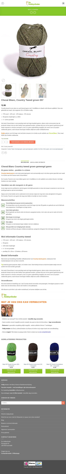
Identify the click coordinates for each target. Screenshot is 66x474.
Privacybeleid (5, 432)
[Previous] (4, 50)
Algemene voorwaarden (8, 429)
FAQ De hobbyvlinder (7, 414)
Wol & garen (33, 9)
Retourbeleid (5, 426)
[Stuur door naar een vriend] (5, 152)
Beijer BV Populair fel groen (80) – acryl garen (11, 365)
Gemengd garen (18, 149)
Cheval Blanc (53, 133)
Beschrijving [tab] (25, 162)
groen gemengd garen (28, 149)
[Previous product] (34, 12)
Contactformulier (6, 453)
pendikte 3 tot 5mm (38, 149)
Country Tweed (10, 149)
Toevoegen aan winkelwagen (22, 142)
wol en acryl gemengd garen (56, 149)
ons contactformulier (45, 332)
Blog (2, 420)
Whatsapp (16, 453)
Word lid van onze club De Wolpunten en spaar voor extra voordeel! (20, 417)
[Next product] (31, 12)
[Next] (61, 50)
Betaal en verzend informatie (9, 423)
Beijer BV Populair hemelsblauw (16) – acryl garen (55, 365)
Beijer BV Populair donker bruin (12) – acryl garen (33, 365)
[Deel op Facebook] (2, 152)
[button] (2, 3)
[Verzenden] (63, 402)
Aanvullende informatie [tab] (37, 162)
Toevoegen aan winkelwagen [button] (11, 371)
